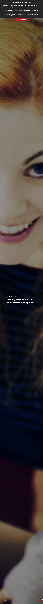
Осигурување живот (21, 600)
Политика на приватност (21, 11)
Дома (4, 600)
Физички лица (13, 600)
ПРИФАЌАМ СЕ (21, 19)
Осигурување (7, 600)
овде (36, 15)
